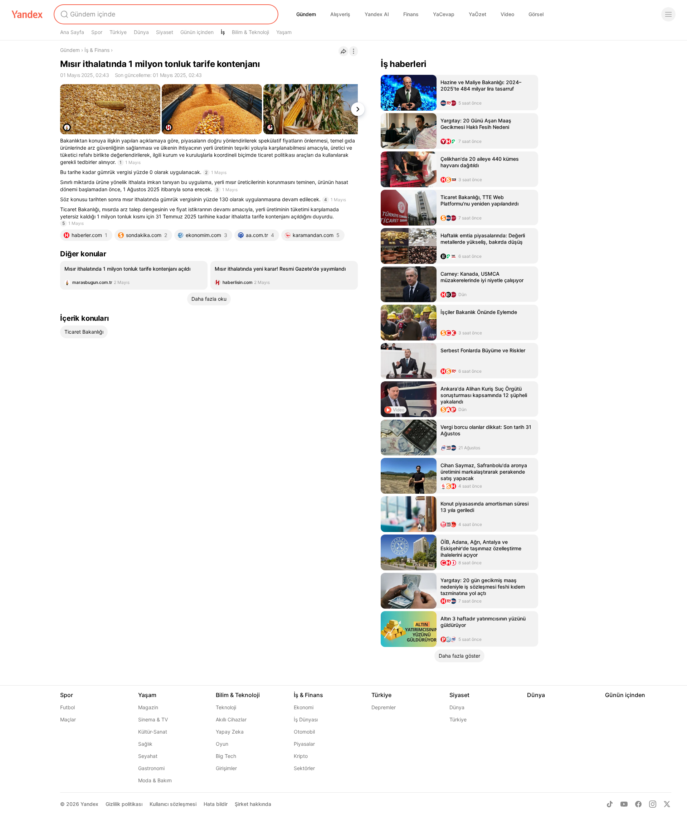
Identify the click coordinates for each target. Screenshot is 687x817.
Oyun (222, 744)
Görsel (536, 14)
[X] (667, 804)
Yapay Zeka (230, 732)
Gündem (306, 14)
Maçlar (68, 719)
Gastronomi (151, 768)
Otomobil (304, 732)
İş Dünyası (306, 719)
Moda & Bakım (155, 780)
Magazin (148, 707)
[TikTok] (610, 804)
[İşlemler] (353, 51)
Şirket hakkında (253, 804)
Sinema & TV (153, 719)
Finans (411, 14)
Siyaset (164, 32)
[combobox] (165, 14)
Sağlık (145, 744)
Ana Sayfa (72, 32)
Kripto (301, 756)
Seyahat (147, 756)
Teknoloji (226, 707)
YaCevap (443, 14)
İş (223, 32)
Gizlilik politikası (124, 804)
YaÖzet (477, 14)
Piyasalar (304, 744)
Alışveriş (340, 14)
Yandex (89, 804)
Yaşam (284, 32)
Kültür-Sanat (152, 732)
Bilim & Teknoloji (250, 32)
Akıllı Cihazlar (231, 719)
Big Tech (226, 756)
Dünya (141, 32)
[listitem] (134, 275)
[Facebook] (638, 804)
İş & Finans (96, 50)
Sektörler (304, 768)
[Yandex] (27, 14)
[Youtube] (624, 804)
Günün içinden (197, 32)
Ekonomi (303, 707)
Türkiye (118, 32)
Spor (96, 32)
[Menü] (668, 14)
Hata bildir (216, 804)
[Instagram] (653, 804)
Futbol (67, 707)
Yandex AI (377, 14)
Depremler (383, 707)
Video (507, 14)
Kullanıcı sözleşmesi (173, 804)
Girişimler (226, 768)
